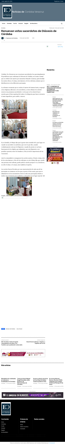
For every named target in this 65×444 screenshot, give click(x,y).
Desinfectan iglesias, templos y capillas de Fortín (35, 342)
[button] (61, 23)
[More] (62, 37)
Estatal (48, 84)
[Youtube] (50, 1)
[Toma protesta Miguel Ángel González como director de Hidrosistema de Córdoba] (24, 372)
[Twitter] (48, 1)
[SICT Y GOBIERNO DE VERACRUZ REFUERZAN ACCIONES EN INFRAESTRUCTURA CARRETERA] (55, 77)
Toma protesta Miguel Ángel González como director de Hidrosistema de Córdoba (23, 381)
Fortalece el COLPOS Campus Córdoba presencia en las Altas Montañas (58, 124)
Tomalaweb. (52, 443)
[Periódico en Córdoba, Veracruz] (23, 408)
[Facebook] (42, 1)
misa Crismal (19, 328)
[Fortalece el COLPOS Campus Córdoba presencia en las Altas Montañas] (49, 122)
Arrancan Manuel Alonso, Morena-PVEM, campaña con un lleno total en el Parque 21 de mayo (56, 381)
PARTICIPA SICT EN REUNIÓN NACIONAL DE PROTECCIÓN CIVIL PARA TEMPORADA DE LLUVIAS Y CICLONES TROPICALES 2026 (58, 102)
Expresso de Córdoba (12, 38)
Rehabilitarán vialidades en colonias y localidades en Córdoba (56, 114)
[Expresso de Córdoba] (2, 38)
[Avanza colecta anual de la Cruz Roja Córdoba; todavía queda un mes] (40, 372)
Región (54, 120)
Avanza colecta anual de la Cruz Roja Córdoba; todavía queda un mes (40, 380)
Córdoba (3, 28)
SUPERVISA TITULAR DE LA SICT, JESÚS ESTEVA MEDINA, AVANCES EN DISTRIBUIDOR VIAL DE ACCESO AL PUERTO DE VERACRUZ (58, 136)
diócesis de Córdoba (10, 328)
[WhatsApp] (58, 37)
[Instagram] (45, 1)
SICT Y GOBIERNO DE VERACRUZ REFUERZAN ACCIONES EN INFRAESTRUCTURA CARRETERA (54, 89)
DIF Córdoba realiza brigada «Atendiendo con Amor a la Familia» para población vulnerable (11, 343)
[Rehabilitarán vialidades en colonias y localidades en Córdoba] (49, 112)
